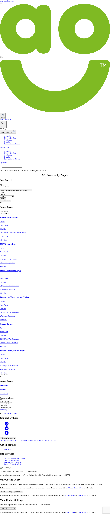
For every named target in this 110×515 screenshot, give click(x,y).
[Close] (1, 3)
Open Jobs (3, 162)
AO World (18, 440)
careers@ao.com (5, 449)
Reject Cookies (17, 492)
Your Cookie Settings (11, 460)
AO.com (11, 440)
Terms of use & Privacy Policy (14, 458)
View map (3, 410)
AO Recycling (27, 440)
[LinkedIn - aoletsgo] (6, 428)
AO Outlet (53, 440)
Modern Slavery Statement (13, 462)
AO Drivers (4, 440)
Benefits (7, 142)
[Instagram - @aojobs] (6, 424)
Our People (8, 140)
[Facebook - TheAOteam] (6, 433)
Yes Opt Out (11, 508)
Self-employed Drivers (12, 144)
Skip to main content (7, 1)
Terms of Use (81, 495)
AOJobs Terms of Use (75, 488)
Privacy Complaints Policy (13, 464)
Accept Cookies (6, 492)
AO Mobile (46, 440)
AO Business (36, 440)
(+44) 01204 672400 (10, 413)
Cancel (3, 508)
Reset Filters (6, 201)
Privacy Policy (70, 495)
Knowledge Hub (10, 138)
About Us (7, 136)
